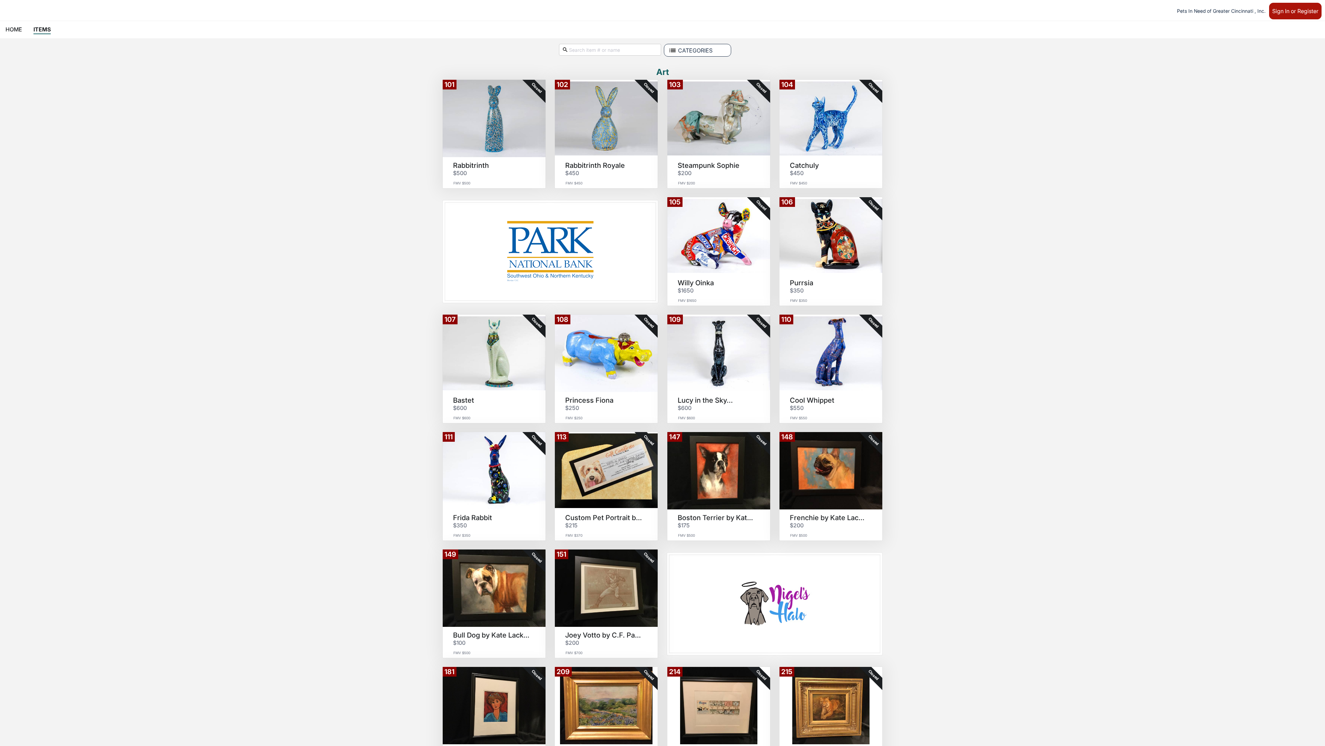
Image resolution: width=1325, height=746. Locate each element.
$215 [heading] (571, 525)
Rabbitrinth (471, 165)
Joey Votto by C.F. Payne (603, 635)
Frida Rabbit (472, 518)
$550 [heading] (797, 407)
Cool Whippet (812, 400)
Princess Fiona (589, 400)
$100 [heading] (459, 642)
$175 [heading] (684, 525)
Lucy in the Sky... (705, 400)
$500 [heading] (460, 173)
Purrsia (801, 283)
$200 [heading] (684, 173)
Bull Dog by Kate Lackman (491, 635)
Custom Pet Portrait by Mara (603, 518)
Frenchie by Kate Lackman (828, 518)
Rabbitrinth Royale (595, 165)
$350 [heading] (797, 290)
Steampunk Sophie (708, 165)
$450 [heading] (572, 173)
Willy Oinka (696, 283)
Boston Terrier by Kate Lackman (716, 518)
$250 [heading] (572, 407)
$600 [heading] (460, 407)
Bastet (463, 400)
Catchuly (804, 165)
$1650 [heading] (686, 290)
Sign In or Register (1295, 11)
